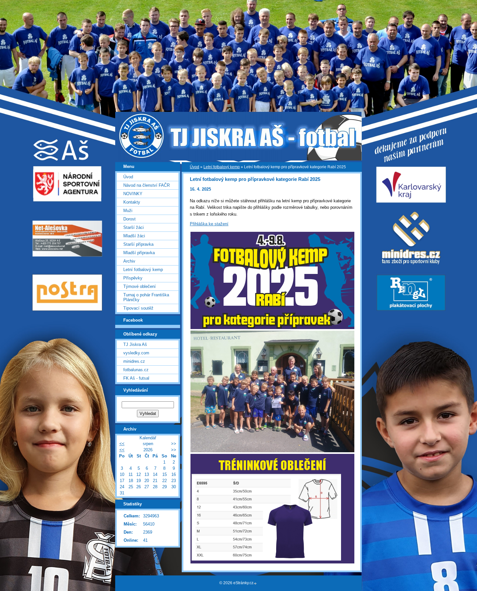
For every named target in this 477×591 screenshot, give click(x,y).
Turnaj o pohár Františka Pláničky (146, 297)
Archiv (129, 261)
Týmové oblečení (139, 286)
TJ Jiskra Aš (135, 344)
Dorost (129, 219)
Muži (127, 210)
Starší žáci (133, 227)
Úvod (194, 167)
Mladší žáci (134, 235)
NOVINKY (132, 193)
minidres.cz (134, 361)
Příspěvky (132, 278)
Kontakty (131, 202)
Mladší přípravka (139, 252)
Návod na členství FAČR (146, 185)
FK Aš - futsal (136, 378)
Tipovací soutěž (138, 308)
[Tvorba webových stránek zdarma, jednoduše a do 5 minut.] (255, 583)
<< (122, 443)
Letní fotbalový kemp (221, 167)
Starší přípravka (138, 244)
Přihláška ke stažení (209, 223)
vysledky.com (136, 352)
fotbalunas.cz (136, 369)
